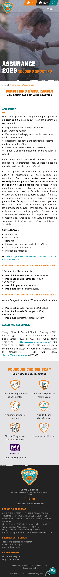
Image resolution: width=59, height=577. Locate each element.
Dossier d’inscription (11, 547)
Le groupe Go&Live (10, 559)
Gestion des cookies (30, 568)
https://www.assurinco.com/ (35, 342)
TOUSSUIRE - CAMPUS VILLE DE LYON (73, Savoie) (24, 516)
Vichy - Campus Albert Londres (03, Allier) (21, 527)
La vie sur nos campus (12, 544)
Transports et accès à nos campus (17, 541)
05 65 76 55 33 (29, 489)
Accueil (5, 85)
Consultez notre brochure (29, 503)
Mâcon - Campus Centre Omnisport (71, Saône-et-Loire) (27, 532)
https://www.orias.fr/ (15, 355)
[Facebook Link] (25, 499)
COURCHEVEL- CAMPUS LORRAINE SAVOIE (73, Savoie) (26, 513)
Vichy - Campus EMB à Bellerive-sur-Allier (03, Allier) (26, 524)
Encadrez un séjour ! (11, 556)
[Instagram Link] (29, 499)
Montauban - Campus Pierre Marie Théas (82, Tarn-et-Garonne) (27, 520)
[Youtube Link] (34, 499)
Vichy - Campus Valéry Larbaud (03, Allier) (21, 529)
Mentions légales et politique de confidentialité (29, 565)
